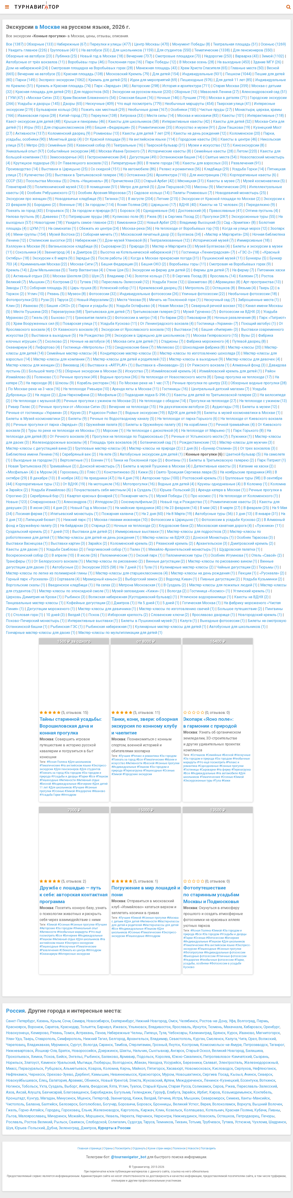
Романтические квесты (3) (233, 502)
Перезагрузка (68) (66, 312)
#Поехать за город (52, 772)
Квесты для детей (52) (232, 121)
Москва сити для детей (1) (135, 341)
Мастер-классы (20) (244, 347)
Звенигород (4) (57, 252)
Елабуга (173, 1092)
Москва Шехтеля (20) (70, 276)
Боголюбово (90, 1104)
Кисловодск (222, 1068)
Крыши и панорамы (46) (84, 121)
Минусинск (66, 1098)
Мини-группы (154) (29, 234)
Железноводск (106, 1110)
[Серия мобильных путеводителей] (37, 5)
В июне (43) (40, 508)
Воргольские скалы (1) (25, 585)
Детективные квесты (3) (214, 466)
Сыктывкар (159, 1051)
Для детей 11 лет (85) (234, 80)
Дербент (82, 1074)
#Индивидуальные (64, 783)
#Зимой (70, 791)
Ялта (113, 1086)
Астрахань (84, 1033)
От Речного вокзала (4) (69, 436)
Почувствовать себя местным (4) (102, 490)
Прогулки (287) (215, 216)
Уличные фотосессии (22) (203, 294)
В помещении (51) (102, 187)
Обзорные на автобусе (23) (29, 56)
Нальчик (140, 1051)
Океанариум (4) (19, 347)
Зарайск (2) (97, 543)
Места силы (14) (160, 115)
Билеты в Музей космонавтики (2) (35, 418)
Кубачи (260, 1110)
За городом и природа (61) (94, 210)
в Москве (47, 27)
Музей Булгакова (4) (212, 246)
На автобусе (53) (95, 50)
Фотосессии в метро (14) (136, 317)
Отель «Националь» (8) (89, 181)
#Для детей (131, 921)
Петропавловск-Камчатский (227, 1056)
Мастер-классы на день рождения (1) (203, 573)
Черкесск (37, 1074)
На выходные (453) (233, 62)
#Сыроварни (208, 769)
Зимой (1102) (273, 56)
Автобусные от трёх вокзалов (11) (35, 62)
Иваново (246, 1033)
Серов (218, 1086)
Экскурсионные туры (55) (253, 216)
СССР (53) (14, 181)
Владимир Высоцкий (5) (200, 222)
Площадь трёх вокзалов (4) (113, 442)
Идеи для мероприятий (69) (153, 80)
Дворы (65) (72, 103)
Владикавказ (38, 1045)
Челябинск (188, 1021)
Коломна (110, 1068)
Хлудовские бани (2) (176, 525)
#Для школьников (79, 761)
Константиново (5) (119, 472)
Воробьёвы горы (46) (86, 62)
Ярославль (181, 1027)
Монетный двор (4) (65, 139)
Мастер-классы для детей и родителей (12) (129, 359)
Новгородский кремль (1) (260, 615)
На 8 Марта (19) (179, 514)
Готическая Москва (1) (201, 603)
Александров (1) (78, 502)
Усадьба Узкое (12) (168, 282)
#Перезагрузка (132, 770)
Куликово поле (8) (128, 216)
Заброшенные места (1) (258, 300)
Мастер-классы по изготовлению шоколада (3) (200, 353)
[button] (288, 6)
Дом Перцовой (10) (174, 187)
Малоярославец (32, 1116)
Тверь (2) (266, 288)
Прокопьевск (17, 1056)
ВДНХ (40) (187, 205)
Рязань (56, 1033)
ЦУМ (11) (37, 228)
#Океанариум (48, 953)
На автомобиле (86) (139, 169)
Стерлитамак (140, 1045)
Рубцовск (53, 1068)
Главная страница (89, 1148)
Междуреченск (189, 1080)
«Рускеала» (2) (271, 573)
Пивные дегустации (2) (220, 579)
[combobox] (288, 4)
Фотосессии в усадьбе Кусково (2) (231, 520)
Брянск (219, 1033)
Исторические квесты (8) (169, 151)
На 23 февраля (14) (180, 508)
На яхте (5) (108, 454)
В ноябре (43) (69, 478)
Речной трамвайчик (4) (235, 424)
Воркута (244, 1104)
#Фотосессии (215, 937)
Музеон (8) (77, 294)
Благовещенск (76, 1092)
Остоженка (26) (140, 175)
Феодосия (99, 1086)
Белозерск (68, 1104)
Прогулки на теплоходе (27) (212, 401)
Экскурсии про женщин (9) (29, 199)
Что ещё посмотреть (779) (139, 103)
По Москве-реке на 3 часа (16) (34, 389)
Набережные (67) (72, 44)
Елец (43, 1080)
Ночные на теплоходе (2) (135, 525)
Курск (232, 1033)
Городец (52, 1110)
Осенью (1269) (273, 44)
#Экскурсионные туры (197, 780)
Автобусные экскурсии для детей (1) (151, 454)
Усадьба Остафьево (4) (135, 306)
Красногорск (149, 1074)
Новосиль (206, 1116)
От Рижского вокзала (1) (208, 365)
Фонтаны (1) (175, 460)
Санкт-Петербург (20, 1021)
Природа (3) (139, 246)
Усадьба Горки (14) (248, 169)
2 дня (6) (191, 448)
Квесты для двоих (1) (24, 549)
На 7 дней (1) (130, 567)
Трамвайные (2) (62, 466)
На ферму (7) (243, 270)
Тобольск (30, 1086)
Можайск (76, 1116)
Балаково (109, 1056)
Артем (169, 1080)
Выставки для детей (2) (92, 531)
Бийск (61, 1056)
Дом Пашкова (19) (234, 127)
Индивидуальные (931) (202, 74)
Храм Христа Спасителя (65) (204, 68)
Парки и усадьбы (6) (95, 306)
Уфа (232, 1021)
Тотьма (195, 1122)
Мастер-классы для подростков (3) (197, 531)
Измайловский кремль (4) (173, 371)
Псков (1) (96, 615)
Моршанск (95, 1116)
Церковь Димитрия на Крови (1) (34, 597)
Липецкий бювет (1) (42, 520)
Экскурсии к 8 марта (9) (52, 258)
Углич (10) (35, 294)
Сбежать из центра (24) (99, 228)
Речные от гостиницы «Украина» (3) (36, 413)
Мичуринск (56, 1116)
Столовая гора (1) (28, 615)
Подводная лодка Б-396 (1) (148, 395)
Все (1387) (15, 44)
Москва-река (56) (137, 228)
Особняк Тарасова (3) (255, 537)
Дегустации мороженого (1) (51, 609)
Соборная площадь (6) (48, 288)
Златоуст (31, 1062)
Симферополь (69, 1039)
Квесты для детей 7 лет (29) (146, 133)
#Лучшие (78, 787)
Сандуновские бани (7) (134, 347)
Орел (252, 1039)
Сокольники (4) (28, 252)
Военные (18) (70, 205)
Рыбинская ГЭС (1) (66, 626)
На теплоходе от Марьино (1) (205, 430)
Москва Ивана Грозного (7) (121, 151)
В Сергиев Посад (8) (189, 276)
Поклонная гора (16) (125, 62)
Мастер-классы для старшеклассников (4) (131, 573)
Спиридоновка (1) (45, 502)
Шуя (9, 1128)
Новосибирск (97, 1021)
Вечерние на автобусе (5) (38, 74)
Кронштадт (15, 1098)
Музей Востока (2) (64, 234)
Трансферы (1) (18, 561)
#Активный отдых (87, 780)
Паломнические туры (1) (186, 555)
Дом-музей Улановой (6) (126, 240)
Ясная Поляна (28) (132, 205)
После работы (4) (113, 258)
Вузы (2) (248, 335)
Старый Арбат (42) (159, 181)
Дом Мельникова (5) (47, 270)
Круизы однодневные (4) (219, 484)
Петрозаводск (255, 1045)
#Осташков (197, 755)
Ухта (43, 1086)
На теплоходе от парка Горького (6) (187, 418)
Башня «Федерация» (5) (115, 127)
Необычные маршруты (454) (189, 103)
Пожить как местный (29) (103, 109)
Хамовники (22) (130, 222)
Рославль (14, 1122)
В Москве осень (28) (196, 62)
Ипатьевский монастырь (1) (74, 514)
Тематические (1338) (212, 50)
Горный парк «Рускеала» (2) (30, 579)
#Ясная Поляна (57, 761)
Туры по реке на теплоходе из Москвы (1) (64, 430)
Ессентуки (249, 1080)
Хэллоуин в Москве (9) (25, 246)
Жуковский (152, 1080)
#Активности (67, 780)
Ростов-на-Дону (213, 1021)
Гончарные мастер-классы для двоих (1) (40, 632)
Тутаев (227, 1122)
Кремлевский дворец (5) (160, 288)
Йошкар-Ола (46, 1051)
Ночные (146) (168, 98)
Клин (159, 1110)
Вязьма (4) (247, 288)
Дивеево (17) (53, 216)
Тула (162, 1033)
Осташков (225, 1116)
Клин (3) (13, 306)
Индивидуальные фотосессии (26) (149, 294)
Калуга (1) (188, 621)
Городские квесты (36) (197, 139)
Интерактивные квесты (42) (186, 121)
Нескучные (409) (99, 103)
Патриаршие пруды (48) (88, 216)
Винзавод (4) (73, 365)
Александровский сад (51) (264, 92)
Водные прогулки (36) (119, 377)
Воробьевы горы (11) (187, 264)
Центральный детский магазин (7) (220, 389)
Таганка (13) (115, 199)
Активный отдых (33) (31, 276)
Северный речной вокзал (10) (216, 306)
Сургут (75, 1045)
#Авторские (47, 928)
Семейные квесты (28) (213, 151)
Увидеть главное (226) (27, 50)
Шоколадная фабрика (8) (203, 347)
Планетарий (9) (19, 187)
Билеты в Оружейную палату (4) (153, 424)
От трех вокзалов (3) (257, 448)
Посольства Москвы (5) (46, 181)
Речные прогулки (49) (78, 377)
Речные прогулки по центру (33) (200, 383)
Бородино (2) (45, 205)
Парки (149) (25, 80)
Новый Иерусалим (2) (95, 300)
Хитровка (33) (132, 115)
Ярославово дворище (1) (213, 615)
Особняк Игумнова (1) (229, 555)
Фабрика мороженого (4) (207, 341)
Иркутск (199, 1027)
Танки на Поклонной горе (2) (137, 460)
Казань (43, 1021)
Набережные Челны (124, 1033)
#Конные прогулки (167, 763)
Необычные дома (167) (148, 109)
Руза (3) (47, 300)
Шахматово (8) (199, 282)
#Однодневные (208, 766)
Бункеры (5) (256, 258)
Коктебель (262, 1092)
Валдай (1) (76, 615)
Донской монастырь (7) (99, 466)
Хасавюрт (174, 1068)
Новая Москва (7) (173, 306)
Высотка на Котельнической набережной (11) (139, 252)
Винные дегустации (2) (165, 561)
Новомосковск (198, 1068)
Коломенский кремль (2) (131, 543)
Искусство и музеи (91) (195, 127)
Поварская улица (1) (79, 323)
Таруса (149, 1122)
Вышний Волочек (267, 1104)
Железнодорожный (261, 1062)
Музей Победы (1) (171, 496)
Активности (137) (30, 133)
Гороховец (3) (72, 472)
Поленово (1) (45, 377)
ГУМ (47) (15, 98)
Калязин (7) (248, 276)
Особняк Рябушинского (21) (51, 193)
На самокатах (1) (62, 228)
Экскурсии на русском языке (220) (141, 92)
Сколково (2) (56, 341)
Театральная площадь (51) (235, 44)
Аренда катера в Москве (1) (222, 490)
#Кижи (226, 780)
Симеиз (232, 1098)
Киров (214, 1092)
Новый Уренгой (114, 1080)
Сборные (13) (185, 92)
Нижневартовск (19, 1051)
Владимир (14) (119, 276)
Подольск (145, 1056)
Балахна (33, 1104)
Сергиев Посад (216, 1074)
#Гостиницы (191, 769)
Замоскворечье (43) (67, 157)
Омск (173, 1021)
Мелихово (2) (168, 347)
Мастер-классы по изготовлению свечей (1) (176, 609)
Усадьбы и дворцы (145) (38, 103)
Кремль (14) (16, 270)
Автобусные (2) (65, 567)
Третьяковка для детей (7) (107, 312)
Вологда (90, 1045)
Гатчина (164, 1098)
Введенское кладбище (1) (70, 585)
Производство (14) (22, 169)
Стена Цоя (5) (117, 270)
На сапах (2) (106, 585)
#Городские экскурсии (137, 774)
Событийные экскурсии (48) (71, 151)
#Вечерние (84, 783)
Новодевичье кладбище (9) (78, 199)
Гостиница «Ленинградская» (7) (208, 252)
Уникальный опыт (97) (25, 151)
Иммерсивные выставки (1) (139, 531)
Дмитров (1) (124, 603)
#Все (92, 776)
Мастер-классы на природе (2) (155, 448)
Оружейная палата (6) (104, 424)
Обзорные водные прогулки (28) (259, 383)
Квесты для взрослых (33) (205, 163)
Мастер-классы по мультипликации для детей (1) (120, 632)
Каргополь (130, 1110)
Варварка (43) (247, 56)
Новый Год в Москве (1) (91, 508)
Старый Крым (155, 1086)
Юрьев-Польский (30, 1128)
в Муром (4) (47, 472)
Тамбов (120, 1045)
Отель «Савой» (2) (266, 555)
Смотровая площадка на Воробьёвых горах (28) (92, 68)
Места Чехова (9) (131, 300)
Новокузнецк (17, 1033)
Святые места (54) (221, 157)
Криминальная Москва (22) (43, 264)
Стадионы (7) (172, 341)
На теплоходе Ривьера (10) (86, 389)
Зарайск (188, 1092)
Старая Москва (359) (230, 86)
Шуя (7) (98, 276)
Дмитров (88, 1128)
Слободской (96, 1122)
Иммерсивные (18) (253, 240)
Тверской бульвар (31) (165, 145)
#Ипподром (68, 794)
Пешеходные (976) (196, 80)
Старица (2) (101, 525)
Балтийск (49, 1104)
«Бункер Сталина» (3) (219, 448)
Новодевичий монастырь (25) (240, 193)
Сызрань (261, 1056)
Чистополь (15, 1104)
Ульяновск (137, 1027)
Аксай (21, 1092)
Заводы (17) (16, 288)
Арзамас (75, 1080)
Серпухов (243, 1068)
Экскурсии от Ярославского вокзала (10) (136, 329)
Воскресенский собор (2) (27, 555)
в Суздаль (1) (145, 490)
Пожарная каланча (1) (119, 514)
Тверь (28, 1039)
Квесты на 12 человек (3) (221, 205)
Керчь (125, 1068)
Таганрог (276, 1045)
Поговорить (208, 1148)
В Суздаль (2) (174, 585)
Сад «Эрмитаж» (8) (240, 222)
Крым (55, 1021)
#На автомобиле (227, 773)
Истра (177, 1098)
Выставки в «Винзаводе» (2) (160, 365)
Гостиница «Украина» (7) (217, 323)
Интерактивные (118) (265, 115)
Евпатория (58, 1080)
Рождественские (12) (197, 442)
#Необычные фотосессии (217, 959)
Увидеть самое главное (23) (89, 222)
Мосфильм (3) (110, 395)
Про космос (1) (203, 496)
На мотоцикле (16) (104, 484)
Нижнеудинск (185, 1116)
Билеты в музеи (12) (259, 407)
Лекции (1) (247, 573)
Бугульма (122, 1092)
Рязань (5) (56, 294)
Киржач (147, 1110)
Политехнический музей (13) (59, 187)
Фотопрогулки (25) (22, 300)
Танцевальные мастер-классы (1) (34, 603)
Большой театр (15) (45, 371)
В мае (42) (208, 508)
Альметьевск (75, 1068)
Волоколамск (223, 1104)
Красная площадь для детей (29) (43, 92)
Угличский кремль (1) (251, 591)
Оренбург (271, 1027)
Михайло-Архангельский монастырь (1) (182, 549)
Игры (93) (32, 127)
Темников (164, 1122)
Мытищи (84, 1062)
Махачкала (233, 1027)
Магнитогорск (268, 1033)
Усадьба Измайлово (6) (51, 490)
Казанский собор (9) (93, 145)
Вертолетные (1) (74, 460)
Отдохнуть (139, 1148)
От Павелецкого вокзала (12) (83, 163)
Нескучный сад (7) (219, 300)
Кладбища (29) (216, 169)
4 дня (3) (60, 508)
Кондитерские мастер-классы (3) (128, 353)
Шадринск (277, 1122)
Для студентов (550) (174, 50)
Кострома (190, 1045)
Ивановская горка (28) (36, 115)
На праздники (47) (99, 478)
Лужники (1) (241, 436)
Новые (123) (16, 502)
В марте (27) (230, 508)
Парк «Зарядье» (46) (111, 86)
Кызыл (236, 1074)
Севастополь (180, 1039)
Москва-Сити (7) (84, 264)
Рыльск (60, 1122)
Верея (205, 1104)
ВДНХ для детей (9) (184, 413)
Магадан (47, 1098)
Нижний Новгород (151, 1021)
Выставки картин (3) (68, 543)
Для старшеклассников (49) (68, 127)
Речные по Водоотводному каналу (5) (122, 418)
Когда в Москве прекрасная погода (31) (164, 258)
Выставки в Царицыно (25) (64, 169)
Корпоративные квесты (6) (253, 175)
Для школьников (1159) (133, 50)
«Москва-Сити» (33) (43, 98)
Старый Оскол (198, 1051)
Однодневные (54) (159, 210)
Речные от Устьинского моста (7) (199, 436)
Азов (10, 1092)
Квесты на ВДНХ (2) (251, 597)
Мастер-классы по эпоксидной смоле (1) (74, 591)
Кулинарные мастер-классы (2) (187, 567)
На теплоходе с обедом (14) (162, 401)
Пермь (262, 1021)
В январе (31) (266, 514)
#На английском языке (76, 765)
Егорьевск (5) (57, 210)
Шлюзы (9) (64, 383)
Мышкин (191, 1098)
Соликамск (201, 1086)
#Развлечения (49, 950)
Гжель (11, 1110)
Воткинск (267, 1080)
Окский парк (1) (149, 555)
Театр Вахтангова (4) (85, 270)
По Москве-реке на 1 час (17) (144, 383)
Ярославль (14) (223, 276)
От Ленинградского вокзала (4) (167, 323)
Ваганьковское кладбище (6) (73, 246)
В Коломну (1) (255, 484)
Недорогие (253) (218, 56)
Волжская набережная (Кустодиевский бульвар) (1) (132, 597)
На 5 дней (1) (149, 603)
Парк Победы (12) (160, 62)
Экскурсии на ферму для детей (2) (161, 270)
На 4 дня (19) (128, 478)
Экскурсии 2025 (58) (98, 567)
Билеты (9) (77, 418)
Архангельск (138, 1039)
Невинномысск (123, 1074)
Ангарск (177, 1051)
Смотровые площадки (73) (178, 56)
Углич (123, 1086)
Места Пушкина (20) (30, 312)
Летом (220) (246, 151)
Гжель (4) (40, 317)
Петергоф (100, 1098)
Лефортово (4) (47, 347)
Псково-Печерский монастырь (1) (35, 621)
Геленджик (142, 1092)
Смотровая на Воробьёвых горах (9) (240, 264)
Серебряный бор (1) (47, 496)
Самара (78, 1021)
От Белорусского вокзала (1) (58, 561)
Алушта (34, 1092)
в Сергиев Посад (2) (182, 216)
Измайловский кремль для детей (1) (230, 371)
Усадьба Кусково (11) (118, 323)
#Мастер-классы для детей (161, 925)
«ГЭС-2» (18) (248, 252)
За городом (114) (99, 205)
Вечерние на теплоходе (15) (132, 407)
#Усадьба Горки (50, 794)
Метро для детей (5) (137, 187)
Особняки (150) (183, 109)
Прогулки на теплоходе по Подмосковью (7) (130, 436)
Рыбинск (92, 1056)
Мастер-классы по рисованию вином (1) (222, 561)
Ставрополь (45, 1039)
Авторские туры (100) (160, 478)
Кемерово (40, 1033)
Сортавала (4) (68, 579)
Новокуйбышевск (21, 1080)
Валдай (150, 1098)
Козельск (174, 1110)
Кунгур (33, 1098)
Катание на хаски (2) (256, 466)
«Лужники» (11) (268, 525)
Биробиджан (101, 1092)
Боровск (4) (130, 210)
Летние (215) (167, 199)
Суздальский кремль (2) (26, 531)
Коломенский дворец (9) (69, 133)
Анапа (84, 1086)
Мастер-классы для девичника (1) (107, 609)
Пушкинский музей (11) (222, 258)
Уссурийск (172, 1062)
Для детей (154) (165, 74)
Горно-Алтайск (31, 1110)
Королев (162, 1056)
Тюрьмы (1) (269, 567)
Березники (192, 1062)
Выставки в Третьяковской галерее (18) (89, 175)
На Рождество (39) (95, 335)
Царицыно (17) (163, 205)
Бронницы (162, 1104)
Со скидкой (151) (105, 169)
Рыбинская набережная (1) (109, 626)
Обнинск (91, 1080)
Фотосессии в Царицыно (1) (174, 520)
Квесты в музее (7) (223, 181)
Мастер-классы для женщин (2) (33, 365)
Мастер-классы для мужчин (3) (245, 442)
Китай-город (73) (73, 115)
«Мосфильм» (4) (20, 472)
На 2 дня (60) (152, 514)
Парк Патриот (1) (271, 460)
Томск (69, 1033)
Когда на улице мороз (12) (244, 228)
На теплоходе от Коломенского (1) (248, 496)
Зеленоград (69, 1128)
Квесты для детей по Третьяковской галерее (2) (215, 395)
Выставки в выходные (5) (53, 335)
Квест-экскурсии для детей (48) (33, 121)
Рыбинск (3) (75, 597)
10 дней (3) (55, 615)
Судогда (135, 1122)
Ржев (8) (154, 216)
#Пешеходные (49, 780)
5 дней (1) (171, 603)
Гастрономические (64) (106, 157)
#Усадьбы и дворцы (64, 776)
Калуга (231, 1039)
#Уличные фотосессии (231, 956)
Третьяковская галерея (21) (156, 312)
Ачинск (250, 1074)
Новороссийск (84, 1051)
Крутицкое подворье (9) (34, 163)
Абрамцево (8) (227, 282)
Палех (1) (137, 549)
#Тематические (50, 765)
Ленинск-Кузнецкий (221, 1080)
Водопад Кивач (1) (181, 579)
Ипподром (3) (106, 502)
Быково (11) (61, 317)
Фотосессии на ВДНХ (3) (239, 312)
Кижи (137, 1098)
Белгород (117, 1039)
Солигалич (117, 1122)
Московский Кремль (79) (127, 74)
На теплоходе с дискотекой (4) (152, 430)
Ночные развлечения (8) (235, 317)
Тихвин (181, 1122)
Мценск (84, 1098)
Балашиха (254, 1051)
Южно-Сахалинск (187, 1056)
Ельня (86, 1110)
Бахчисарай (52, 1092)
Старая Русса (179, 1086)
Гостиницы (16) (175, 389)
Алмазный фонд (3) (249, 365)
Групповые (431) (64, 50)
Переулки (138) (104, 115)
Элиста (135, 1080)
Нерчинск (144, 1116)
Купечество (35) (38, 175)
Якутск (174, 1045)
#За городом (72, 772)
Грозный (159, 1045)
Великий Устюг (186, 1104)
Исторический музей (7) (213, 240)
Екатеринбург (122, 1021)
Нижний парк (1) (77, 520)
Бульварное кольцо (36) (57, 109)
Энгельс (75, 1056)
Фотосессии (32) (103, 294)
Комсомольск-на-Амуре (221, 1045)
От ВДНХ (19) (74, 484)
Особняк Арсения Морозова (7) (104, 193)
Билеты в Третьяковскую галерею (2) (221, 460)
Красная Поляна (239, 1110)
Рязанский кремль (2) (174, 543)
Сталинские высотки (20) (50, 240)
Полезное (179, 1148)
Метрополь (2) (197, 288)
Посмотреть (122, 1148)
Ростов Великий (38, 1122)
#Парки (83, 776)
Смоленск (215, 1039)
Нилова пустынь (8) (22, 216)
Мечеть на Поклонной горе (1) (175, 300)
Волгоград (246, 1021)
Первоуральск (30, 1068)
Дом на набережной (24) (27, 68)
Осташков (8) (223, 288)
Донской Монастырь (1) (213, 537)
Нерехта (127, 1116)
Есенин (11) (100, 460)
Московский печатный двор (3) (147, 234)
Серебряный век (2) (79, 454)
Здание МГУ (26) (267, 62)
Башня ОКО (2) (153, 264)
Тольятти (87, 1027)
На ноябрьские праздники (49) (246, 472)
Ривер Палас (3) (21, 407)
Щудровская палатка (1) (239, 549)
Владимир (159, 1039)
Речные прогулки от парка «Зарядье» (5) (48, 424)
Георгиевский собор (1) (106, 549)
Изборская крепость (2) (128, 615)
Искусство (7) (136, 371)
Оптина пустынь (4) (261, 210)
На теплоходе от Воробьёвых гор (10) (187, 228)
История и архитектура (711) (186, 86)
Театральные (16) (128, 145)
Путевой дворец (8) (249, 341)
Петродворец (247, 1116)
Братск (64, 1051)
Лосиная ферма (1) (31, 514)
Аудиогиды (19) (225, 407)
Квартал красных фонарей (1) (92, 496)
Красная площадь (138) (83, 74)
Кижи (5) (145, 472)
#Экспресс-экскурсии (79, 943)
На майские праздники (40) (138, 508)
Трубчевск (211, 1122)
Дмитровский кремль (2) (251, 543)
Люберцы (102, 1062)
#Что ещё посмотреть (211, 762)
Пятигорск (156, 1068)
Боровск (144, 1104)
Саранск (106, 1045)
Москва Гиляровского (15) (215, 335)
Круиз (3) (78, 413)
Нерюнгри (162, 1116)
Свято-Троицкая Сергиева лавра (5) (186, 472)
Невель (112, 1116)
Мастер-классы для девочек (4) (253, 359)
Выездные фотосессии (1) (222, 621)
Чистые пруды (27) (215, 109)
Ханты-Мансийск (255, 1098)
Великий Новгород (228, 1051)
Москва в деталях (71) (228, 98)
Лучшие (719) (194, 98)
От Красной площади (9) (105, 139)
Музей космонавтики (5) (264, 181)
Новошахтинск (188, 1074)
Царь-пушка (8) (83, 288)
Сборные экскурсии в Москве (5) (93, 371)
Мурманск (60, 1045)
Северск (265, 1074)
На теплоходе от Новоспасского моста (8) (176, 377)
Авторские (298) (145, 86)
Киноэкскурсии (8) (248, 145)
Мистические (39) (231, 187)
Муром (168, 1074)
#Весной (45, 783)
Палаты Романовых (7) (192, 193)
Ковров (94, 1068)
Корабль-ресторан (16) (96, 383)
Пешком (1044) (238, 74)
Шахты (125, 1051)
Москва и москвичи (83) (198, 115)
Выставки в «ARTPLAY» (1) (110, 365)
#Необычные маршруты (72, 932)
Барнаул (104, 1027)
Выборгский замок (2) (144, 579)
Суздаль (56, 1086)
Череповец (15, 1045)
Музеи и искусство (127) (209, 145)
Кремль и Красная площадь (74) (63, 86)
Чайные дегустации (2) (236, 567)
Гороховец (70, 1110)
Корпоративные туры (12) (37, 484)
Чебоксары (177, 1033)
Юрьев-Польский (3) (177, 490)
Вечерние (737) (139, 56)
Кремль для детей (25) (107, 80)
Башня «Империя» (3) (219, 329)
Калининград (200, 1033)
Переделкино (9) (260, 205)
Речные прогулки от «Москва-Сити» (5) (72, 407)
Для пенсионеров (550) (253, 50)
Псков (49, 1056)
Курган (199, 1039)
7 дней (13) (59, 531)
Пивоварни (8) (199, 317)
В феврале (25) (256, 508)
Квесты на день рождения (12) (199, 133)
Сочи (66, 1021)
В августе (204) (140, 199)
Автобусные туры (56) (214, 514)
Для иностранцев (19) (208, 175)
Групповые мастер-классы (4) (100, 448)
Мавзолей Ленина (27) (219, 92)
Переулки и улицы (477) (110, 44)
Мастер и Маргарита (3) (172, 246)
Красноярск (16, 1027)
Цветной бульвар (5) (243, 454)
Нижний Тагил (95, 1039)
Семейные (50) (60, 145)
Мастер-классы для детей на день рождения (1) (98, 537)
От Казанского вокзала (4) (75, 329)
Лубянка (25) (66, 56)
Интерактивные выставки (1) (93, 621)
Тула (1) (150, 567)
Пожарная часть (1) (136, 496)
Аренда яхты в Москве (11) (135, 389)
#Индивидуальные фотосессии (224, 952)
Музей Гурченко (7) (199, 312)
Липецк (150, 1033)
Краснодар (69, 1027)
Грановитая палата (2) (93, 317)
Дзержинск (108, 1051)
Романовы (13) (106, 133)
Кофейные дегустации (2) (88, 603)
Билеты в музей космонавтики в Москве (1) (242, 413)
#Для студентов (89, 769)
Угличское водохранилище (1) (205, 597)
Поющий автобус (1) (258, 323)
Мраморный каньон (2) (102, 579)
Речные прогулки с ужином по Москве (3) (100, 401)
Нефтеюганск (264, 1068)
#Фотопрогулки (193, 952)
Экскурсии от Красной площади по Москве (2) (220, 199)
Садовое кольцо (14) (152, 193)
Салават (210, 1062)
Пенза (100, 1033)
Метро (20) (35, 145)
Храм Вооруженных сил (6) (36, 323)
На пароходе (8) (39, 383)
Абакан (140, 1062)
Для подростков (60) (91, 92)
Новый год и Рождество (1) (183, 502)
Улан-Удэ (14, 1039)
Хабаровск (253, 1027)
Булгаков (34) (189, 234)
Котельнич (215, 1110)
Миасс (11, 1068)
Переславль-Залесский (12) (125, 282)
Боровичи (126, 1104)
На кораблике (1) (198, 424)
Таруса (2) (65, 300)
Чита (243, 1039)
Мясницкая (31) (190, 181)
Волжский (267, 1039)
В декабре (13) (42, 478)
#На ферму (224, 769)
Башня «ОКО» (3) (60, 306)
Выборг (70, 1086)
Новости (193, 1148)
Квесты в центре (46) (238, 139)
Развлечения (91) (246, 163)
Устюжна (242, 1122)
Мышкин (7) (39, 282)
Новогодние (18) (48, 222)
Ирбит (202, 1092)
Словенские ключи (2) (170, 615)
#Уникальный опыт (85, 928)
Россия (15, 1011)
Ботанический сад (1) (158, 442)
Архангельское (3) (211, 543)
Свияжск (76, 1122)
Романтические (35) (155, 127)
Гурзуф (159, 1092)
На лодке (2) (45, 395)
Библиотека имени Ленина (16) (32, 454)
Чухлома (259, 1122)
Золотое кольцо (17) (152, 276)
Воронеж (35, 1027)
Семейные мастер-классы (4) (72, 353)
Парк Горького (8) (248, 430)
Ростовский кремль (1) (202, 478)
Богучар (110, 1104)
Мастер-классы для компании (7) (61, 359)
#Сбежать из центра (72, 950)
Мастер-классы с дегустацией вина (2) (39, 448)
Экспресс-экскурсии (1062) (61, 80)
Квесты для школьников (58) (133, 121)
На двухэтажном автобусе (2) (184, 407)
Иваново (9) (33, 306)
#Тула (217, 780)
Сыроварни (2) (113, 246)
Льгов (11, 1116)
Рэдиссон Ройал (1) (105, 413)
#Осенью (58, 791)
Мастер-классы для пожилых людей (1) (223, 585)
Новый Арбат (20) (161, 222)
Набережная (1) (88, 240)
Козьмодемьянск (237, 1092)
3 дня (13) (244, 514)
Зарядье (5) (85, 258)
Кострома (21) (65, 282)
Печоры (268, 1116)
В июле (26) (87, 555)
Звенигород (121, 1098)
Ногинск (13, 1086)
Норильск (14, 1062)
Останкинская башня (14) (181, 157)
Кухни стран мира (159, 1148)
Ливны (274, 1110)
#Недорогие (83, 791)
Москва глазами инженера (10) (121, 520)
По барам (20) (172, 317)
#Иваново (98, 791)
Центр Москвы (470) (151, 44)
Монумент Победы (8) (191, 44)
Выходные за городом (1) (35, 460)
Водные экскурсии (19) (145, 413)
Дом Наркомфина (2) (77, 395)
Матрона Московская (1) (139, 585)
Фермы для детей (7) (211, 270)
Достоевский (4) (192, 210)
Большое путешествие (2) (239, 609)
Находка (155, 1062)
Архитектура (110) (171, 175)
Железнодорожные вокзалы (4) (59, 442)
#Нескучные (242, 755)
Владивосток (159, 1027)
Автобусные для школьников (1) (237, 626)
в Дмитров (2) (85, 252)
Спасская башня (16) (136, 98)
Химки (36, 1056)
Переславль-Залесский (257, 1086)
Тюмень (215, 1027)
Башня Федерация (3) (119, 264)
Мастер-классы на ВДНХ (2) (166, 537)
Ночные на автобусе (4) (90, 341)
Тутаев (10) (89, 282)
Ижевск (120, 1027)
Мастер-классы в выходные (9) (196, 359)
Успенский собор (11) (118, 288)
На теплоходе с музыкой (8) (37, 401)
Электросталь (230, 1062)
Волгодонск (122, 1062)
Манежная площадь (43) (156, 68)
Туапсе (135, 1086)
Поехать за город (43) (24, 210)
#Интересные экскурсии (74, 953)
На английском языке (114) (152, 139)
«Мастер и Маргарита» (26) (226, 234)
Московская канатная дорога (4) (224, 525)
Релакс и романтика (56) (180, 169)
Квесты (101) (233, 115)
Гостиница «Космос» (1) (210, 591)
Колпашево (194, 1110)
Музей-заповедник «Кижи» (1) (138, 591)
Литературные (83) (127, 163)
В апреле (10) (63, 555)
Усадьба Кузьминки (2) (262, 579)
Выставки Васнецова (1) (27, 543)
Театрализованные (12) (170, 240)
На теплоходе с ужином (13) (263, 401)
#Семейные (213, 755)
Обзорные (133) (40, 44)
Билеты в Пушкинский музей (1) (149, 621)
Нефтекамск (16, 1074)
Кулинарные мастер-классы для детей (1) (170, 626)
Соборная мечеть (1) (100, 234)
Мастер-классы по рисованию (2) (114, 561)
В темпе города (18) (162, 163)
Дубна (51, 1128)
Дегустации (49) (143, 157)
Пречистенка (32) (126, 181)
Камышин (100, 1074)
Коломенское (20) (244, 133)
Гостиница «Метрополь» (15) (87, 347)
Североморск (213, 1098)
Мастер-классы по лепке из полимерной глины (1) (49, 573)
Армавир (127, 1056)
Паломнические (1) (116, 555)
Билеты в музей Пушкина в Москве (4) (156, 466)
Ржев (230, 1086)
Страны (108, 1148)
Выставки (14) (186, 329)
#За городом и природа (198, 758)
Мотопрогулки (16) (139, 484)
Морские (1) (113, 430)
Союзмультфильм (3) (139, 502)
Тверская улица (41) (234, 103)
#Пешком (102, 776)
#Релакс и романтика (145, 756)
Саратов (52, 1027)
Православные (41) (225, 210)
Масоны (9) (203, 187)
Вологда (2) (177, 591)
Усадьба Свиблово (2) (64, 549)
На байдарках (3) (74, 525)
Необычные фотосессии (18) (252, 294)
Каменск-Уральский (58, 1062)
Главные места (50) (247, 68)
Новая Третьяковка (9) (27, 466)
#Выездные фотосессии (199, 956)
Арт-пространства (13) (262, 282)
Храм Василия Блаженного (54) (89, 98)
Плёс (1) (94, 472)
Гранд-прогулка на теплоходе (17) (243, 377)
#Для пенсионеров (66, 769)
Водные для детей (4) (176, 484)
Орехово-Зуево (60, 1074)
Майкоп (138, 1068)
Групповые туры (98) (242, 478)
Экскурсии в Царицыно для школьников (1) (152, 335)
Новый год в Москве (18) (101, 56)
